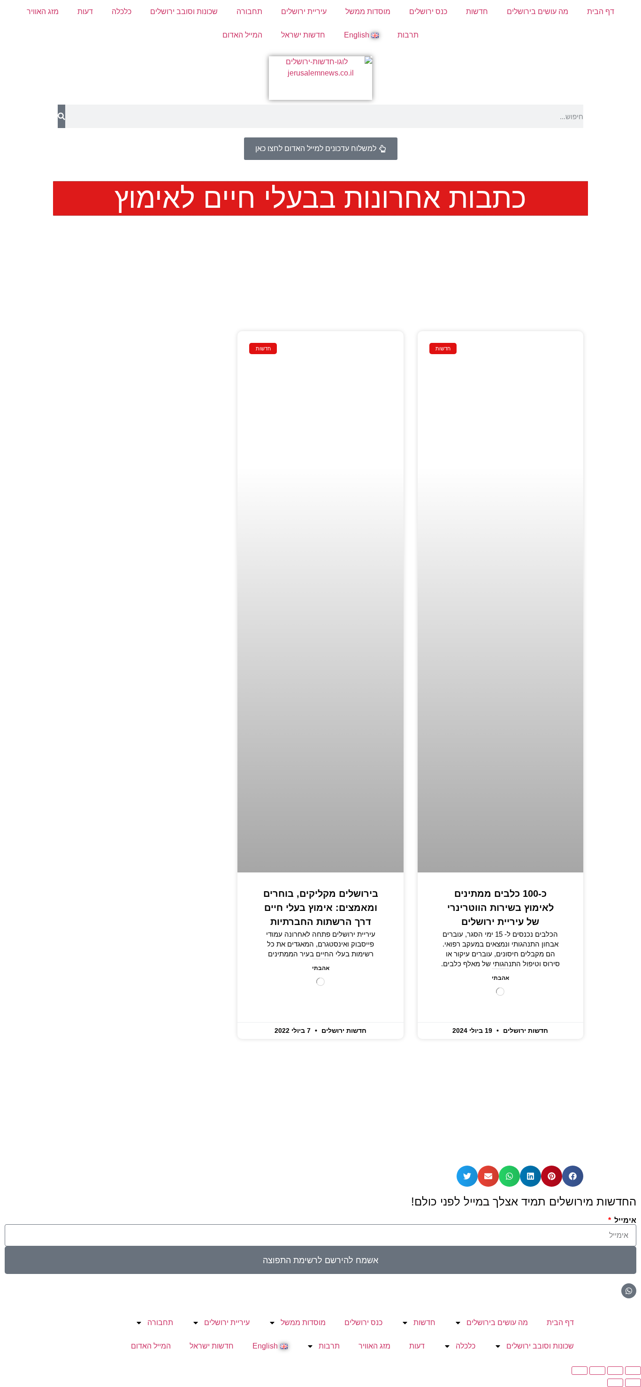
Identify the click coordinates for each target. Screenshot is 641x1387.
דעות (85, 11)
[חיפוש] (61, 116)
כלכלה (121, 11)
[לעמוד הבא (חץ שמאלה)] (615, 1383)
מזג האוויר (43, 11)
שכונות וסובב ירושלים (184, 11)
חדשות (477, 11)
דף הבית (600, 11)
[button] (572, 1176)
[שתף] (597, 1370)
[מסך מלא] (615, 1370)
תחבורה (249, 11)
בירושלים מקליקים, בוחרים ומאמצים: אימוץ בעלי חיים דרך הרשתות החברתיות (320, 907)
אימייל (624, 1220)
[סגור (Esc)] (580, 1370)
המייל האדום (242, 35)
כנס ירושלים (428, 11)
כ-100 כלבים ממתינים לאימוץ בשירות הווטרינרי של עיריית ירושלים (500, 907)
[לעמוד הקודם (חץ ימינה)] (633, 1383)
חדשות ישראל (303, 35)
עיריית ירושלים (304, 11)
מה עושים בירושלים (537, 11)
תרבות (408, 35)
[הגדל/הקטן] (633, 1370)
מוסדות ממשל (367, 11)
